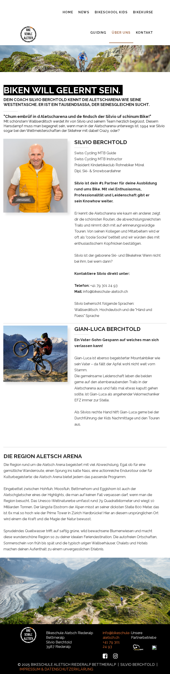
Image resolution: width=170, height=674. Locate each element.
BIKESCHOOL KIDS (111, 12)
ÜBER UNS (121, 32)
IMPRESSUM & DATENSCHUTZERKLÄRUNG (56, 669)
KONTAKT (144, 32)
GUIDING (98, 32)
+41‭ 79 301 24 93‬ (111, 644)
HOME (68, 12)
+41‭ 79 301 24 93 (104, 285)
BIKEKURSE (143, 12)
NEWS (83, 12)
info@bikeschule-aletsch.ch (105, 291)
